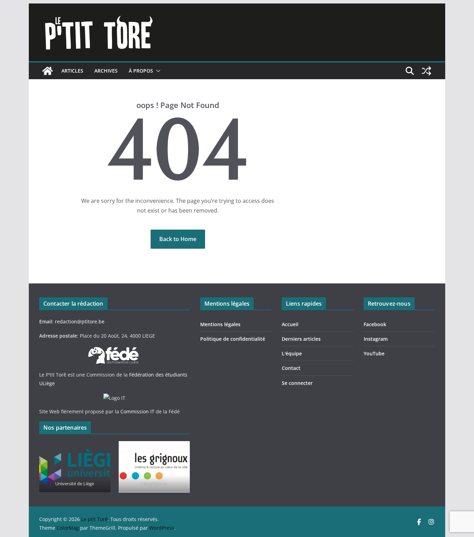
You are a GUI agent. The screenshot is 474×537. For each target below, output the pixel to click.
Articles (72, 70)
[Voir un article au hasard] (426, 71)
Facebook (375, 324)
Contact (291, 368)
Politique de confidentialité (232, 339)
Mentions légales (220, 324)
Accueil (290, 324)
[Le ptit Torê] (47, 71)
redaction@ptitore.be (79, 321)
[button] (157, 71)
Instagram (376, 339)
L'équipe (292, 353)
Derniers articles (301, 339)
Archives (106, 70)
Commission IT (137, 411)
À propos (141, 70)
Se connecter (297, 383)
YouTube (374, 353)
